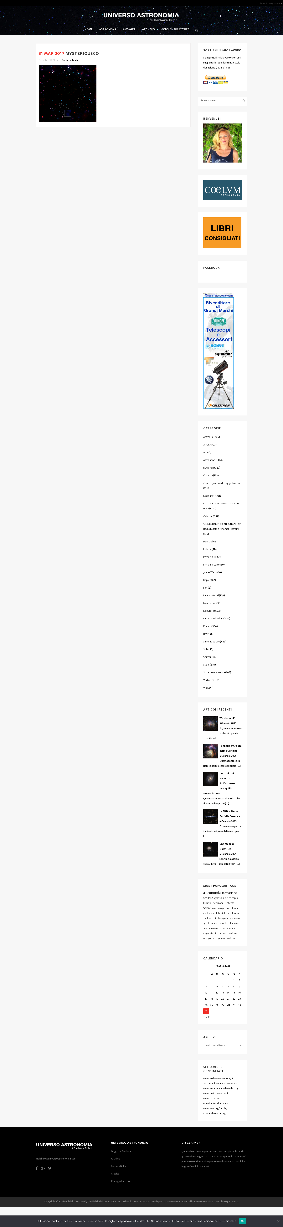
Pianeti (207, 626)
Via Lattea (208, 680)
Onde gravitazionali (214, 618)
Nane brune (209, 603)
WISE (206, 687)
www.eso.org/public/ (215, 1108)
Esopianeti (209, 495)
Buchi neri (208, 467)
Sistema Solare (211, 641)
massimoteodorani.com (216, 1103)
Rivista (207, 633)
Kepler (207, 580)
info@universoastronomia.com (58, 1158)
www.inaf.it (209, 1093)
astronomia (212, 893)
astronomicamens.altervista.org (221, 1083)
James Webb (210, 572)
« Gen (206, 1016)
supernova (220, 938)
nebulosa (218, 903)
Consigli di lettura (121, 1181)
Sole (205, 649)
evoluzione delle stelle (215, 913)
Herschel (208, 541)
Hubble (207, 549)
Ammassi (208, 436)
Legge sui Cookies (121, 1151)
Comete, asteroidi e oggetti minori (222, 483)
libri (205, 587)
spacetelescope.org (214, 1113)
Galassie (208, 516)
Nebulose (208, 610)
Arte (205, 452)
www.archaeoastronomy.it (218, 1078)
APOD (206, 444)
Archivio (115, 1158)
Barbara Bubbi (70, 60)
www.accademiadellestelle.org (220, 1088)
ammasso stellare (220, 923)
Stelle (206, 664)
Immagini (208, 557)
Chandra (208, 475)
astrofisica (232, 908)
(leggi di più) (223, 67)
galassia (219, 898)
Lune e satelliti (211, 595)
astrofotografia (221, 918)
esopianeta (208, 933)
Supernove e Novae (214, 672)
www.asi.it (223, 1093)
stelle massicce (221, 933)
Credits (115, 1173)
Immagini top (210, 564)
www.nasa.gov (211, 1098)
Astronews (209, 460)
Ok (242, 1221)
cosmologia (218, 908)
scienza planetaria (227, 928)
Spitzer (207, 657)
